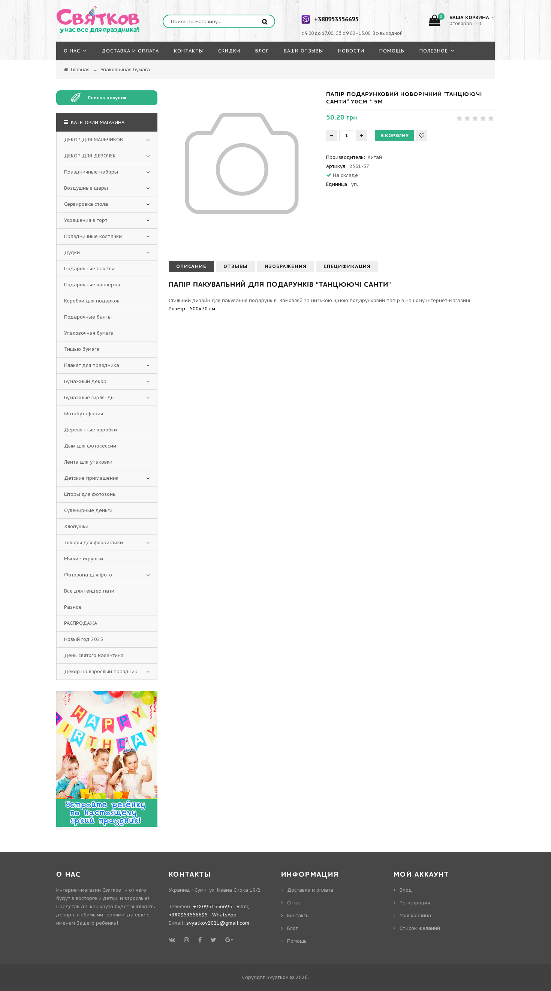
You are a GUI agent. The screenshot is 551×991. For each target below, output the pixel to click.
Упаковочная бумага (89, 333)
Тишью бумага (81, 349)
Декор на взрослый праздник (100, 671)
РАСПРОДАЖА (80, 623)
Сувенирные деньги (88, 510)
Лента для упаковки (88, 462)
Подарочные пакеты (89, 268)
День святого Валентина (94, 655)
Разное (73, 607)
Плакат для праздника (91, 365)
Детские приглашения (91, 478)
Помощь (297, 941)
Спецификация (347, 266)
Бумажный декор (85, 381)
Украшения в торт (85, 220)
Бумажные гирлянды (89, 397)
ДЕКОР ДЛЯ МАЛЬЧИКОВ (93, 139)
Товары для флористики (93, 542)
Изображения (286, 266)
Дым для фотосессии (90, 446)
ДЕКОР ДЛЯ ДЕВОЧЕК (90, 156)
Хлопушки (76, 526)
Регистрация (415, 903)
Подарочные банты (88, 317)
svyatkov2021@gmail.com (217, 923)
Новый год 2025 (83, 639)
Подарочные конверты (92, 284)
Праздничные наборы (91, 172)
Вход (406, 890)
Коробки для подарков (92, 301)
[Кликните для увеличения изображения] (242, 163)
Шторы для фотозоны (90, 494)
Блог (292, 928)
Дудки (72, 252)
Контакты (298, 915)
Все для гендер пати (89, 591)
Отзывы (235, 266)
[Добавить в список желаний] (421, 135)
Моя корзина (415, 915)
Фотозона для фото (88, 575)
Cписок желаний (420, 928)
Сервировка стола (86, 204)
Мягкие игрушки (83, 558)
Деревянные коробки (90, 430)
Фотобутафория (83, 413)
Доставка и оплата (310, 890)
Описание (191, 266)
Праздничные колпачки (93, 236)
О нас (294, 903)
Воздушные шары (86, 188)
